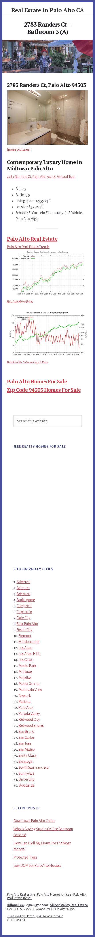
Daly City (23, 618)
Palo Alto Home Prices (20, 301)
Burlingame (26, 600)
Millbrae (25, 672)
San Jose (25, 744)
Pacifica (25, 702)
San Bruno (26, 732)
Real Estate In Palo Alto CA (47, 10)
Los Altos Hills (29, 654)
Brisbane (23, 594)
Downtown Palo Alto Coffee (34, 821)
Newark (25, 696)
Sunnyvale (26, 773)
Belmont (23, 588)
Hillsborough (29, 642)
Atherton (23, 582)
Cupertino (24, 612)
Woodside (26, 785)
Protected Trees (25, 857)
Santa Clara (27, 756)
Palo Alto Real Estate (32, 238)
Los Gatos (26, 660)
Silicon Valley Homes (21, 916)
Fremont (25, 636)
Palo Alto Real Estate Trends (28, 247)
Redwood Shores (31, 726)
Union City (26, 779)
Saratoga (25, 762)
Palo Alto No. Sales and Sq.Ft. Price (27, 362)
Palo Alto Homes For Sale (37, 381)
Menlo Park (27, 666)
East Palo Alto (27, 624)
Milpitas (25, 678)
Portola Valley (29, 714)
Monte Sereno (29, 684)
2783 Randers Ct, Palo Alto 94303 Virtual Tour (41, 177)
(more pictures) (19, 150)
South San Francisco (34, 767)
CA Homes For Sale (50, 916)
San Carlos (26, 738)
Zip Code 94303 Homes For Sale (44, 389)
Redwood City (29, 720)
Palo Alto (26, 708)
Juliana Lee (15, 905)
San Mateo (27, 750)
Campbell (24, 606)
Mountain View (30, 690)
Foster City (24, 630)
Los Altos (25, 648)
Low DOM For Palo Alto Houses (37, 866)
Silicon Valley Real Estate (69, 905)
